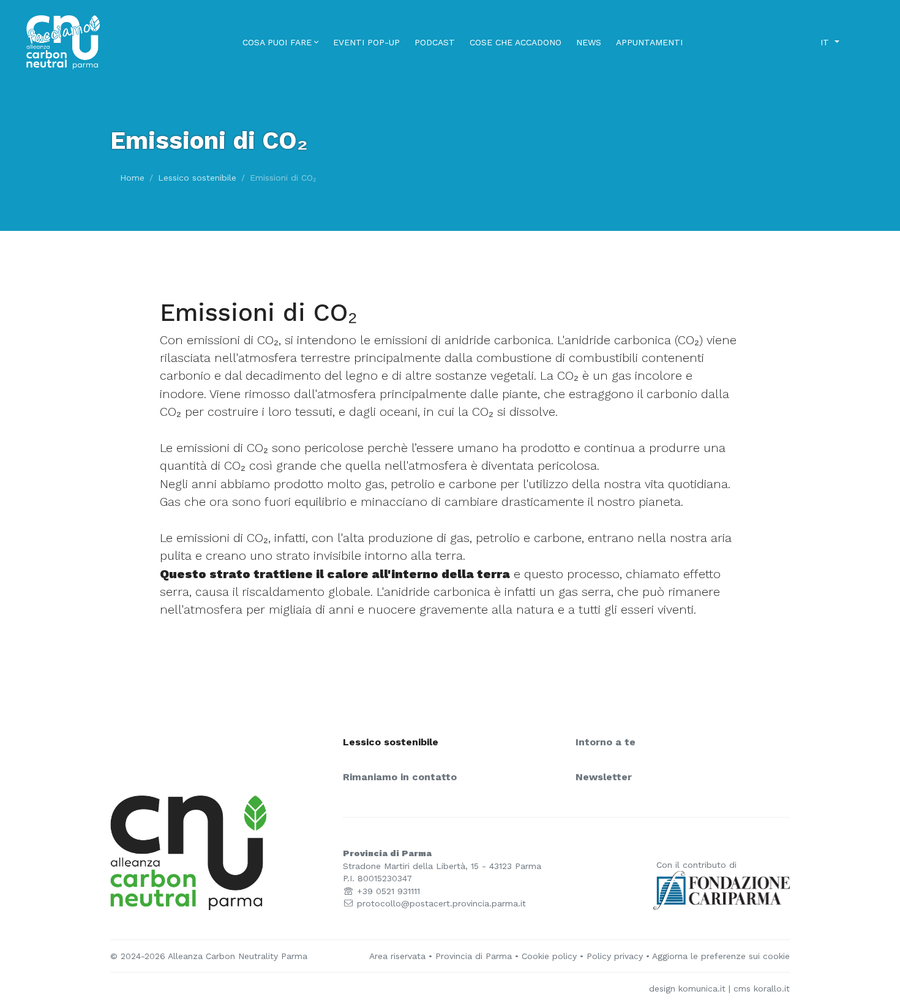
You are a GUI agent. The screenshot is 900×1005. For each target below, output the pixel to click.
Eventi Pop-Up (366, 42)
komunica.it (702, 988)
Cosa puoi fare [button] (277, 42)
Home (132, 178)
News (588, 42)
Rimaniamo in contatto (400, 777)
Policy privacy (615, 956)
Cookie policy (549, 956)
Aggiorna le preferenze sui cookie (721, 956)
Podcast (434, 42)
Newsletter (604, 777)
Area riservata (397, 956)
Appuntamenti (649, 42)
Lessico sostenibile (197, 178)
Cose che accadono (515, 42)
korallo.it (772, 988)
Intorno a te (606, 742)
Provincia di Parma (473, 956)
